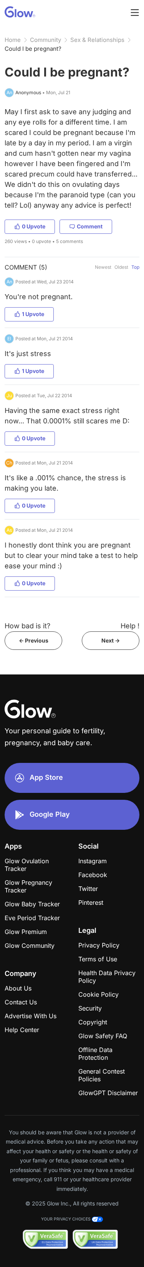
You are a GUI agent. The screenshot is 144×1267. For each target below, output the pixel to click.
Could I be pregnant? (33, 48)
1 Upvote (33, 314)
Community (45, 39)
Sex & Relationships (97, 39)
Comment (90, 226)
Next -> (110, 640)
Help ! (130, 626)
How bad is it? (27, 626)
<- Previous (33, 640)
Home (13, 39)
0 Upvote (33, 226)
